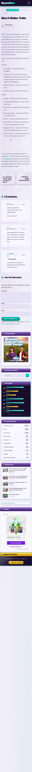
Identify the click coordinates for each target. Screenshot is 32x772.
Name (2, 303)
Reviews (15, 454)
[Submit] (27, 375)
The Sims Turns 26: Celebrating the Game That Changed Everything (18, 477)
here (7, 156)
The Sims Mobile (15, 450)
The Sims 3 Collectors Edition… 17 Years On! (18, 483)
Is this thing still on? (14, 494)
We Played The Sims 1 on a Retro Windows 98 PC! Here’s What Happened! (18, 470)
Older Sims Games (12, 10)
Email (2, 310)
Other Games (15, 436)
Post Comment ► (10, 319)
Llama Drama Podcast (15, 457)
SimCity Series (15, 443)
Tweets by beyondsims (8, 503)
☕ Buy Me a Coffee (16, 562)
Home (2, 10)
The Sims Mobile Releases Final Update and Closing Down (17, 489)
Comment (4, 291)
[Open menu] (29, 3)
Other (15, 429)
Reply (23, 204)
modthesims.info (8, 37)
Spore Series (15, 433)
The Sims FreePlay (15, 447)
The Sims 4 (15, 440)
